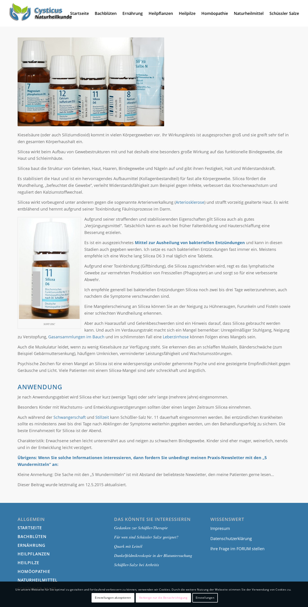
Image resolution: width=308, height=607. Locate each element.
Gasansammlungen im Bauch (76, 336)
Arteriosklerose (190, 202)
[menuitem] (79, 13)
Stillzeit (102, 417)
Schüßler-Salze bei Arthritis (136, 564)
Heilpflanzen (34, 554)
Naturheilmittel (37, 580)
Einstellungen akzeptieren (113, 598)
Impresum (220, 528)
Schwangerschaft (69, 417)
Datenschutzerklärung (231, 538)
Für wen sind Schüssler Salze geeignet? (146, 537)
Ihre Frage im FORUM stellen (237, 548)
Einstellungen (205, 598)
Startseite (30, 527)
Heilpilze (28, 562)
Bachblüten (32, 536)
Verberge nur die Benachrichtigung (163, 598)
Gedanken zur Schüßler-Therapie (141, 527)
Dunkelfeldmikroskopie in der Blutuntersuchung (153, 555)
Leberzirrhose (176, 336)
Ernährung (31, 545)
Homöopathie (34, 571)
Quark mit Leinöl (128, 546)
